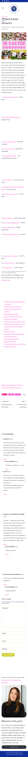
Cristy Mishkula (10, 461)
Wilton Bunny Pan (9, 331)
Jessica (6, 471)
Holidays (6, 16)
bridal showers (6, 737)
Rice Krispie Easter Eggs (10, 194)
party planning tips (14, 730)
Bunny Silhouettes (9, 227)
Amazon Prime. (6, 280)
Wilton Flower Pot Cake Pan (12, 306)
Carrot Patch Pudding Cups (12, 222)
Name (4, 633)
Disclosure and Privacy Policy (14, 754)
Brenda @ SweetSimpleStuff (12, 574)
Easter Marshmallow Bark (11, 234)
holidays (10, 735)
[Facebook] (5, 1)
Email (4, 641)
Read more (14, 747)
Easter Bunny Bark (8, 148)
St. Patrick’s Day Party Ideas (21, 404)
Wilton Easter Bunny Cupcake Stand (15, 344)
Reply (5, 459)
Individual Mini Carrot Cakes (11, 117)
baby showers (17, 735)
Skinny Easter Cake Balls (10, 97)
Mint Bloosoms (8, 267)
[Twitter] (9, 1)
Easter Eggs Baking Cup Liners (13, 316)
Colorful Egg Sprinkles (10, 319)
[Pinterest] (3, 1)
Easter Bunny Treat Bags (11, 314)
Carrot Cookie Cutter (10, 346)
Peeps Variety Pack (9, 341)
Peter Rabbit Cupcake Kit (11, 339)
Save (5, 394)
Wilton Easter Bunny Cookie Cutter (14, 321)
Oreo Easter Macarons (9, 156)
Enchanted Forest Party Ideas (7, 404)
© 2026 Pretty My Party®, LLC (14, 752)
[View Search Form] (25, 8)
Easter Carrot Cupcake (10, 256)
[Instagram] (7, 1)
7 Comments (5, 29)
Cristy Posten (6, 27)
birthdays (4, 735)
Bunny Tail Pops (7, 218)
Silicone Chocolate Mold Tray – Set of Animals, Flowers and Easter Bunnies (14, 326)
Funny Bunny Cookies (9, 141)
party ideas (5, 730)
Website (4, 649)
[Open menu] (3, 8)
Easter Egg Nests (9, 263)
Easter (3, 16)
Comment (5, 608)
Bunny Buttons (7, 180)
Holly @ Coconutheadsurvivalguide (14, 514)
